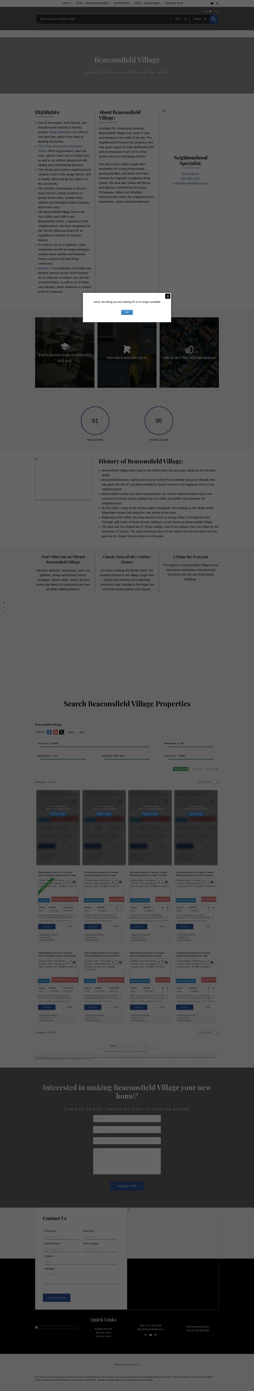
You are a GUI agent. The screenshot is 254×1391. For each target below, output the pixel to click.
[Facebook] (145, 1335)
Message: (50, 1269)
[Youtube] (150, 1335)
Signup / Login (58, 814)
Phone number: (91, 1243)
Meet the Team (103, 1332)
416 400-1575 (45, 857)
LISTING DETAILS (46, 846)
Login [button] (81, 732)
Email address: (53, 1243)
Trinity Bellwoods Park (63, 132)
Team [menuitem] (79, 3)
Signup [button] (71, 732)
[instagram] (156, 1335)
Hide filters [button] (210, 769)
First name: (51, 1231)
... (137, 1046)
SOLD (216, 11)
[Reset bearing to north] (3, 612)
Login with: (40, 732)
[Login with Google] (55, 734)
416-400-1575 (191, 178)
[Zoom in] (3, 603)
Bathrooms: (48, 755)
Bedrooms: (174, 743)
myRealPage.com (132, 1364)
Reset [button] (195, 769)
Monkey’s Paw (48, 268)
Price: (48, 743)
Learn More (152, 3)
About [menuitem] (67, 3)
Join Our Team (103, 1336)
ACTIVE (205, 11)
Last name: (89, 1231)
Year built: (112, 755)
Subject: (49, 1256)
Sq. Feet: (175, 755)
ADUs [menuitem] (137, 3)
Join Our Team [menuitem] (174, 3)
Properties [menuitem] (121, 3)
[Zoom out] (3, 607)
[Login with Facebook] (49, 734)
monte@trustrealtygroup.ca (191, 183)
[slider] (39, 746)
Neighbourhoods (96, 3)
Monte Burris (190, 174)
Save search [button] (179, 769)
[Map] (127, 641)
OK (127, 312)
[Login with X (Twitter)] (61, 734)
